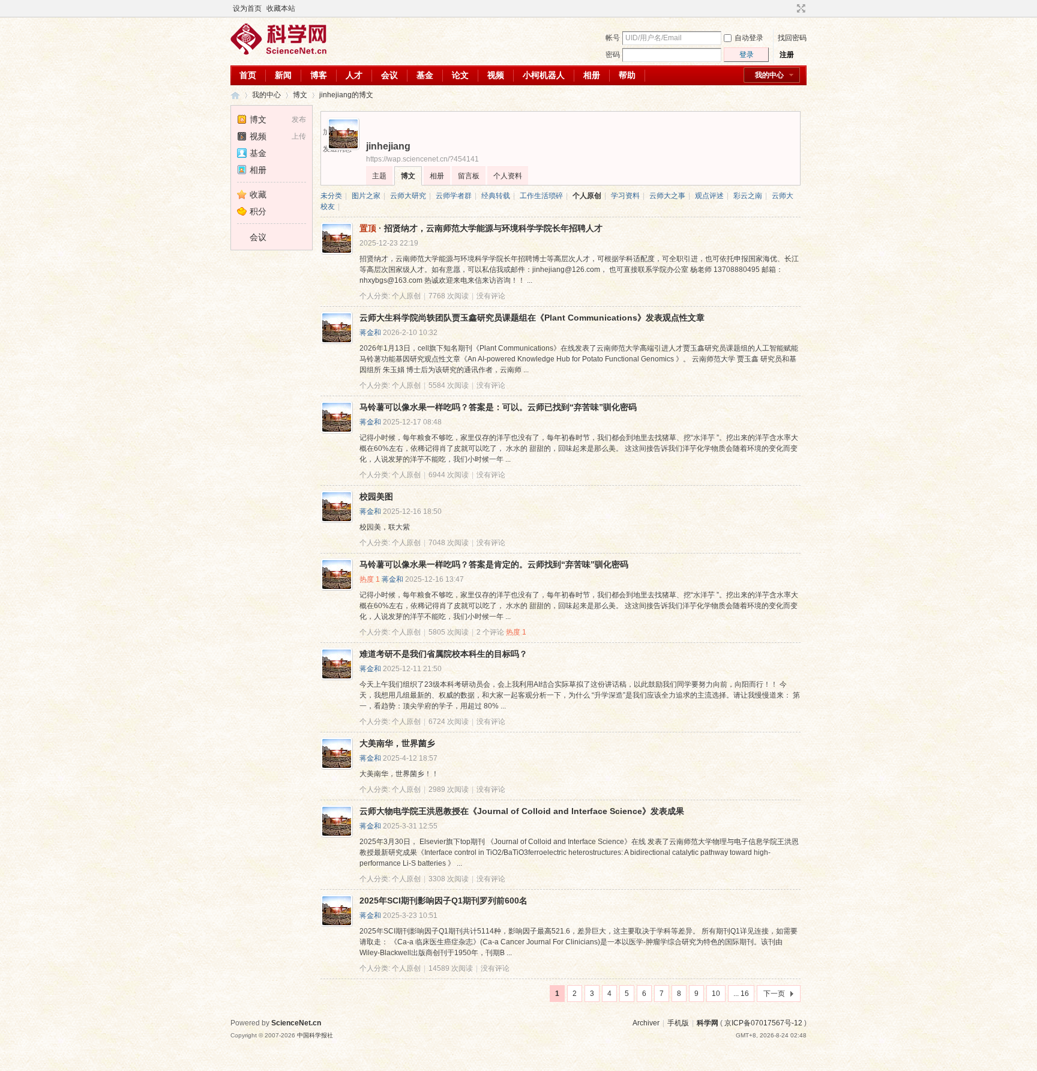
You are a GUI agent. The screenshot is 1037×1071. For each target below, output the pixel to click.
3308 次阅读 (448, 879)
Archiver (646, 1023)
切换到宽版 (800, 8)
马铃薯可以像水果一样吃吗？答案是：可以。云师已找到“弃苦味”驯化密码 (498, 407)
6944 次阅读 (448, 475)
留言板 (468, 176)
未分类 (331, 196)
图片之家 (366, 196)
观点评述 (709, 196)
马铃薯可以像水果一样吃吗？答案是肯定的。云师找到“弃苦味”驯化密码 (493, 564)
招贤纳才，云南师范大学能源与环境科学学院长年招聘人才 (493, 228)
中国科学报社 (315, 1035)
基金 (424, 75)
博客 (318, 75)
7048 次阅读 (448, 543)
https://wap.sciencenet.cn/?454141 (422, 159)
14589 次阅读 (450, 968)
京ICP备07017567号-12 (763, 1023)
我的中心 (769, 75)
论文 (460, 75)
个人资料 (507, 176)
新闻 (283, 75)
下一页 (774, 993)
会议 (389, 75)
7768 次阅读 (448, 296)
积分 (258, 211)
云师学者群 (454, 196)
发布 (299, 119)
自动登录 (749, 38)
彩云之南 (747, 196)
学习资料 (625, 196)
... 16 (741, 993)
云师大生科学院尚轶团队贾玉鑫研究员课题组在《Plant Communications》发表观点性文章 (532, 317)
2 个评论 (490, 632)
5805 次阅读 (448, 632)
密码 (613, 54)
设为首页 (247, 8)
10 (716, 993)
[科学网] (278, 52)
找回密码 (792, 38)
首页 (247, 75)
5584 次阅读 (448, 385)
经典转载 (495, 196)
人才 (354, 75)
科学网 (235, 95)
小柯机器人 (544, 75)
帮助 (627, 75)
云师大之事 (667, 196)
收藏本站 (280, 8)
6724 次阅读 (448, 721)
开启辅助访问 (790, 8)
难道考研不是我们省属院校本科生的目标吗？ (443, 654)
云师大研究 (408, 196)
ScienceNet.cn (296, 1023)
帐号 (613, 38)
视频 (495, 75)
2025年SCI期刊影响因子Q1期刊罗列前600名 (443, 900)
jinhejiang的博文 (346, 95)
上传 (299, 136)
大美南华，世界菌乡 (397, 743)
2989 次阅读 (448, 789)
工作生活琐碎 (541, 196)
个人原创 (587, 196)
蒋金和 (370, 332)
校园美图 (376, 496)
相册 (591, 75)
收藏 (258, 194)
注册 (787, 54)
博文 (300, 95)
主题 (379, 176)
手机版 (678, 1023)
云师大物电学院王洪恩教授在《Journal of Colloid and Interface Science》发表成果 (521, 811)
